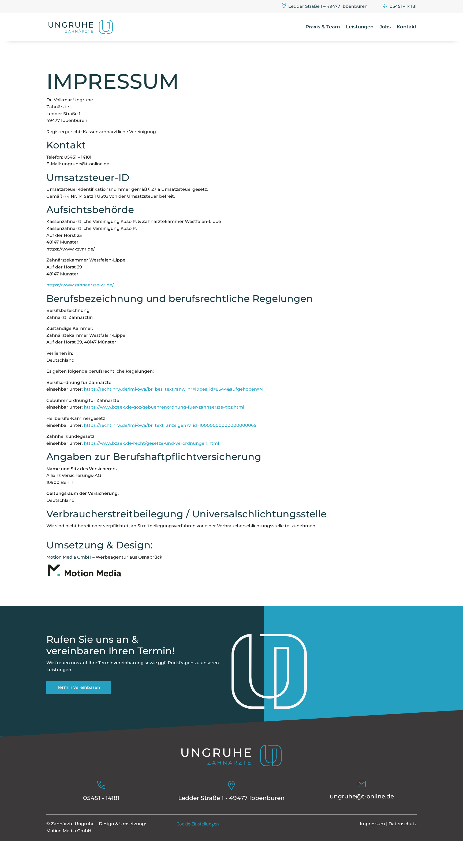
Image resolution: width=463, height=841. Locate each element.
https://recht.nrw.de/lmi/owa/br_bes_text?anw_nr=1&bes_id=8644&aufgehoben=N (173, 389)
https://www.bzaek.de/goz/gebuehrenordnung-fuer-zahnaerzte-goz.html (164, 407)
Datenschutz (403, 823)
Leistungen (360, 27)
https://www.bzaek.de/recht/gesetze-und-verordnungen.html (151, 443)
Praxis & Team (322, 27)
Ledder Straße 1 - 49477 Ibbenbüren (231, 798)
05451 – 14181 (403, 6)
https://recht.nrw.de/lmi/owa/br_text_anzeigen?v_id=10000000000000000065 (170, 425)
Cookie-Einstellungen (198, 824)
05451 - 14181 (101, 798)
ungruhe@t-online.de (362, 796)
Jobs (385, 27)
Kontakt (407, 27)
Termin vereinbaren (78, 687)
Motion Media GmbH (68, 557)
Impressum (372, 823)
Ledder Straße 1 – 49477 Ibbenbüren (328, 6)
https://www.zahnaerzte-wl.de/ (80, 284)
